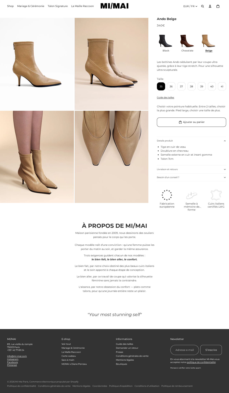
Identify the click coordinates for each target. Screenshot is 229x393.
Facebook (12, 362)
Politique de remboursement (177, 386)
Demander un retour (127, 348)
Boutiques (121, 364)
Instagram (12, 359)
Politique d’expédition (121, 386)
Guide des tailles (165, 97)
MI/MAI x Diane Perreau (74, 364)
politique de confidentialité (201, 362)
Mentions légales (125, 360)
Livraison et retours (167, 169)
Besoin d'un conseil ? (168, 177)
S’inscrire (211, 350)
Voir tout (66, 344)
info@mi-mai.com (17, 356)
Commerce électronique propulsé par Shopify (54, 381)
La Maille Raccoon (71, 352)
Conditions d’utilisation (147, 386)
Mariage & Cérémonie (73, 348)
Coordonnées (99, 386)
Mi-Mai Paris (21, 381)
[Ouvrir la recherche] (202, 6)
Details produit (165, 140)
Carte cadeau (69, 356)
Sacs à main (68, 360)
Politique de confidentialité (21, 386)
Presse (119, 352)
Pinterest (12, 365)
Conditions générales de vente (132, 356)
